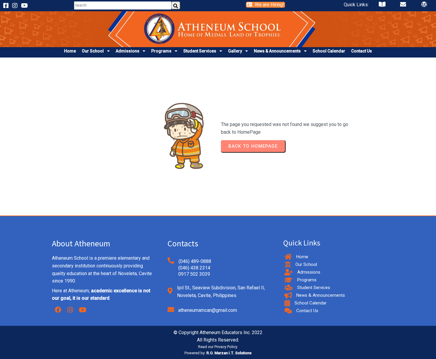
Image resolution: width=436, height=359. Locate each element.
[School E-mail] (403, 6)
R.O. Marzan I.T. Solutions (229, 353)
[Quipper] (382, 6)
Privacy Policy (225, 346)
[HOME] (218, 43)
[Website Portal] (424, 6)
